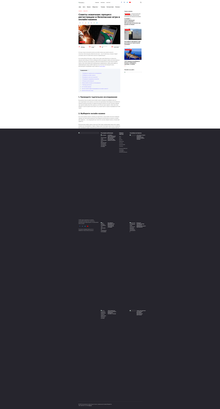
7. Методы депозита (86, 84)
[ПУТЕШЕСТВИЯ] (133, 59)
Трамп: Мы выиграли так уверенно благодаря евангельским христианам (141, 312)
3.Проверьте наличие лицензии (90, 77)
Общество (95, 7)
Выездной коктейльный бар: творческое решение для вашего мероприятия (141, 225)
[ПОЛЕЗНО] (133, 16)
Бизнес (89, 7)
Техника (103, 7)
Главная (97, 2)
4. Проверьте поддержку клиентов (90, 79)
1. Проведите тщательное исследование (91, 73)
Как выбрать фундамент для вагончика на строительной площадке (132, 43)
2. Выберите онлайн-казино (88, 75)
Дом (80, 7)
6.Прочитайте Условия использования (91, 82)
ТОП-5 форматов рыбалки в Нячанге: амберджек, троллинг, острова (132, 63)
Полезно (117, 7)
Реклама (103, 2)
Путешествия (110, 7)
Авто (84, 7)
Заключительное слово (87, 90)
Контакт (108, 2)
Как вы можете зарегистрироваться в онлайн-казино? (95, 88)
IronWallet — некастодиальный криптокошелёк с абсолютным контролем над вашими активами (132, 21)
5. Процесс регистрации (88, 81)
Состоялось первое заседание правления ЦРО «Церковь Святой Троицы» (141, 137)
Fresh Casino (102, 66)
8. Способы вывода (86, 86)
